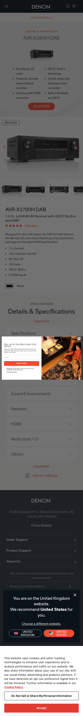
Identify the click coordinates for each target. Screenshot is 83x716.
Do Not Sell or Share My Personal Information (41, 695)
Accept (42, 708)
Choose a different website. (41, 624)
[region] (41, 681)
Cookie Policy (13, 687)
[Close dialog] (75, 595)
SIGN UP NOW (22, 363)
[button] (59, 633)
